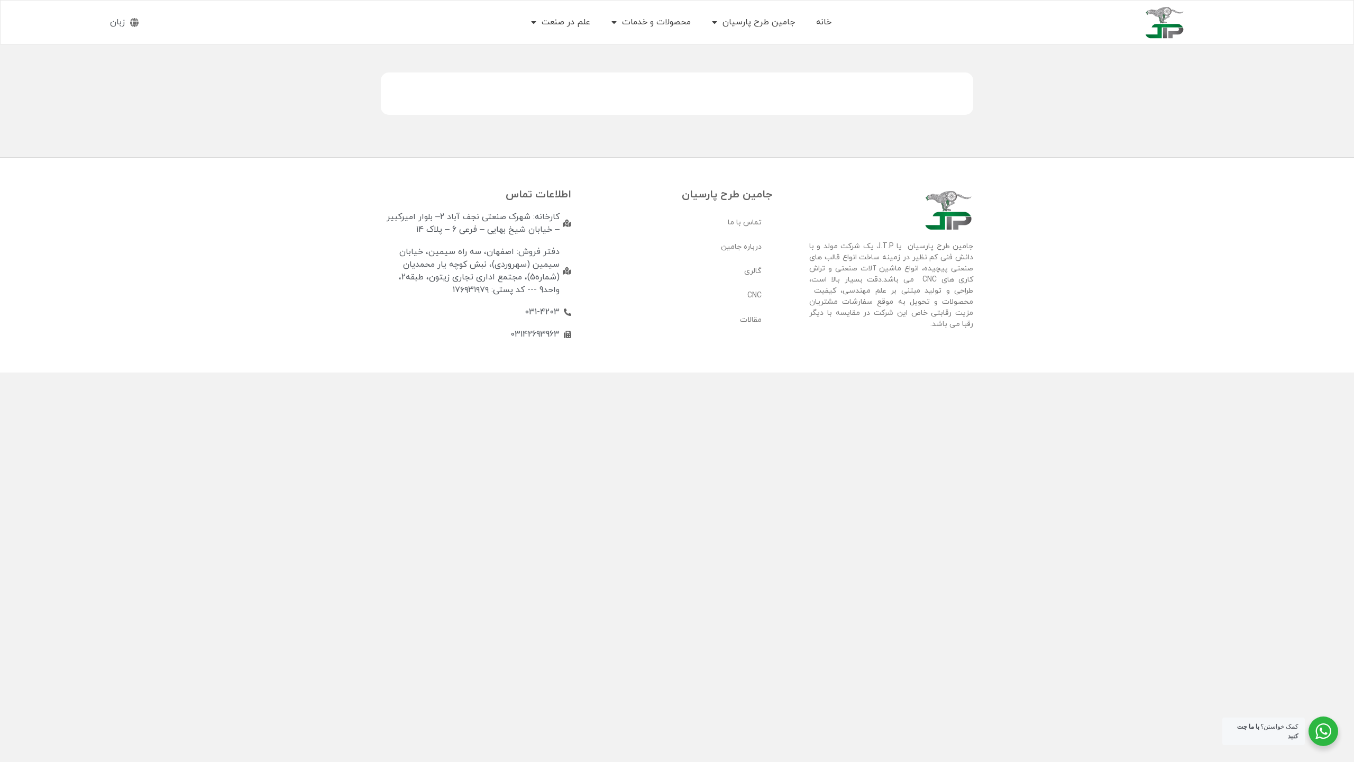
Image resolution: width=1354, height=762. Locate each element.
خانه (823, 22)
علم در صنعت (566, 22)
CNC (754, 296)
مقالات (751, 320)
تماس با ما (745, 222)
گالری (753, 271)
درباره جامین (741, 247)
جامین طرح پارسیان (758, 22)
